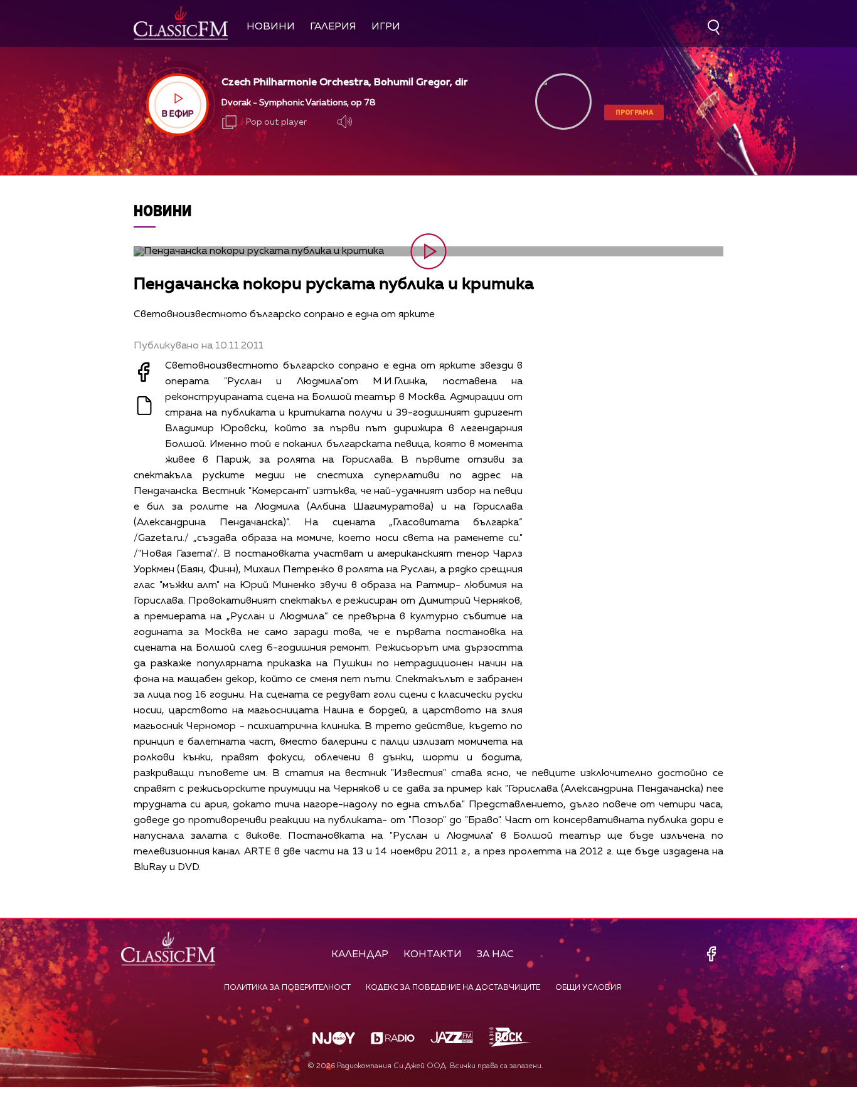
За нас (495, 955)
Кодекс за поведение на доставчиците (453, 988)
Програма (634, 112)
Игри (385, 27)
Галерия (333, 27)
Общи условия (588, 988)
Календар (359, 955)
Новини (271, 27)
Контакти (432, 955)
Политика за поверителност (287, 988)
